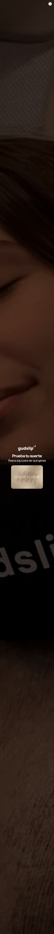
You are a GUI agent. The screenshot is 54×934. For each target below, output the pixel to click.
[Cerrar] (50, 4)
